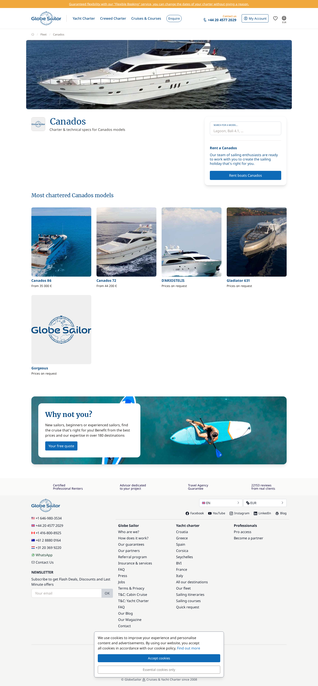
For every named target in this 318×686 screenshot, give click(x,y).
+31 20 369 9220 (48, 547)
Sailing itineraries (190, 594)
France (181, 569)
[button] (84, 18)
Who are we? (128, 531)
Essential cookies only (159, 669)
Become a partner (248, 538)
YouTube (219, 513)
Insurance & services (135, 563)
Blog (283, 513)
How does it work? (133, 538)
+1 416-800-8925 (48, 533)
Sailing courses (188, 600)
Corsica (182, 550)
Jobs (121, 582)
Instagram (241, 513)
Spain (180, 544)
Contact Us (45, 562)
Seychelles (184, 557)
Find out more (188, 648)
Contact (124, 625)
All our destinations (192, 582)
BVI (178, 563)
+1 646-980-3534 (49, 518)
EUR (253, 503)
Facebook (197, 513)
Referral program (132, 557)
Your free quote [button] (61, 446)
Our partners (129, 550)
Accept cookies (159, 658)
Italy (179, 575)
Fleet (43, 34)
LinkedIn (265, 513)
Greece (182, 538)
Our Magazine (129, 619)
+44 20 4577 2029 (49, 525)
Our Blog (125, 613)
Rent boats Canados (245, 175)
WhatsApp (44, 555)
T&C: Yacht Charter (133, 600)
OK (107, 593)
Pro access (242, 531)
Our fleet (183, 588)
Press (122, 575)
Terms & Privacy (131, 588)
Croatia (182, 531)
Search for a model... (226, 125)
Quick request (187, 607)
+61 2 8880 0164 (48, 540)
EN (208, 503)
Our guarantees (131, 544)
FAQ (121, 569)
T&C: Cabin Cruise (132, 594)
